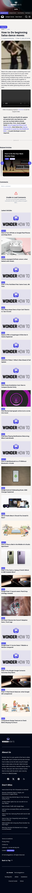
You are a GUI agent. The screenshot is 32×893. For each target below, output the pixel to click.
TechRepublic (8, 877)
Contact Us (5, 844)
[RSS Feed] (24, 779)
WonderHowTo (4, 13)
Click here (21, 109)
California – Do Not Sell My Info (10, 847)
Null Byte (27, 13)
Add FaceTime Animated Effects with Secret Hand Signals (15, 810)
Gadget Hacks (12, 13)
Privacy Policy (5, 841)
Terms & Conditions (7, 838)
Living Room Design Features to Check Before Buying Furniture (13, 721)
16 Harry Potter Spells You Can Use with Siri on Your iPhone (15, 802)
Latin (16, 9)
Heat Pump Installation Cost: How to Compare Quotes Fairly (13, 386)
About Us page (13, 773)
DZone (22, 881)
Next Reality (21, 13)
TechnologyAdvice (19, 872)
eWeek (16, 877)
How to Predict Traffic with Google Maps (13, 806)
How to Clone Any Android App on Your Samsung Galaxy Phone (15, 798)
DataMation (24, 877)
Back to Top (6, 860)
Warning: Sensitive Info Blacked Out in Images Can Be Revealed (15, 828)
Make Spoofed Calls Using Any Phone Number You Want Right (16, 823)
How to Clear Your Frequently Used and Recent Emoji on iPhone (15, 819)
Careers (8, 850)
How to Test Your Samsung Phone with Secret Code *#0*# (16, 814)
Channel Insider (13, 881)
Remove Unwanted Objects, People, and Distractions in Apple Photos (13, 793)
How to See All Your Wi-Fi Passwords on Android (15, 789)
